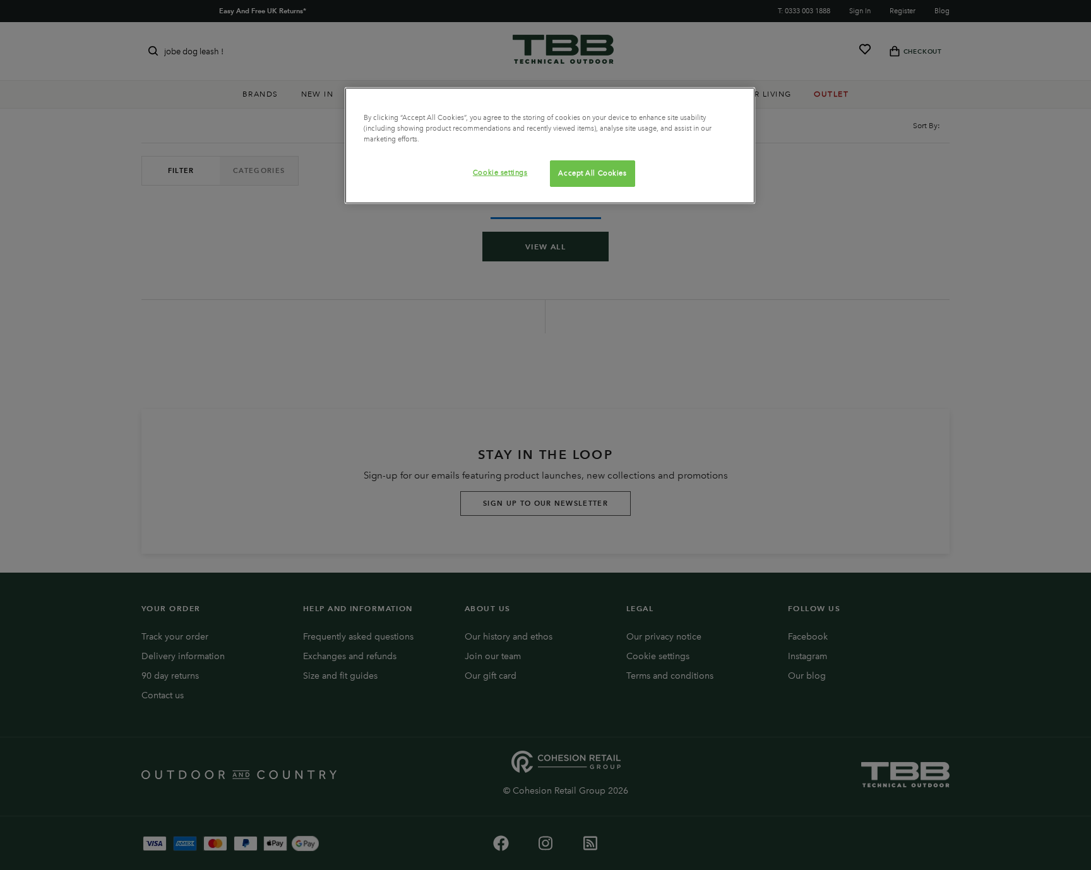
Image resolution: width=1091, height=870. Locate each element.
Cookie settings (500, 172)
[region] (550, 145)
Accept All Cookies (592, 173)
